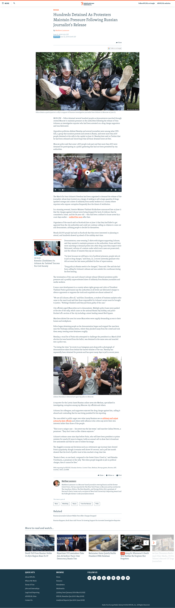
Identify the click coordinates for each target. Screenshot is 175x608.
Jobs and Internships (32, 589)
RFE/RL (60, 159)
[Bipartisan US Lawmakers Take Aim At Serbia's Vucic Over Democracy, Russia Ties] (71, 543)
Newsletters (60, 585)
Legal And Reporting (32, 592)
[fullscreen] (120, 190)
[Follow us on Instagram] (99, 578)
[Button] (119, 42)
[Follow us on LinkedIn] (118, 578)
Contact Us (29, 600)
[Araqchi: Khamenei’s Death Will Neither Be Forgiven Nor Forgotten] (135, 543)
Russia (56, 10)
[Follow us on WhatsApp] (123, 578)
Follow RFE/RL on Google (146, 3)
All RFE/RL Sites (30, 596)
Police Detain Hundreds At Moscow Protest (72, 157)
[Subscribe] (128, 578)
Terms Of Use (29, 585)
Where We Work (31, 581)
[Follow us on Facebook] (113, 578)
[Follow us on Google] (104, 578)
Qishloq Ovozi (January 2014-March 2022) (70, 592)
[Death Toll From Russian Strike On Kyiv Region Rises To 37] (39, 543)
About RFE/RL (30, 577)
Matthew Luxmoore (62, 30)
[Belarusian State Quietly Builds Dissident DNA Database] (103, 543)
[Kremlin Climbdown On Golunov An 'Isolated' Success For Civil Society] (47, 248)
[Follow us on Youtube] (89, 578)
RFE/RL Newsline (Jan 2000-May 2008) (70, 596)
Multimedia (60, 589)
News (58, 577)
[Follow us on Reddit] (94, 578)
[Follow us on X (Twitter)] (109, 578)
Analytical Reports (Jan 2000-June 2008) (70, 600)
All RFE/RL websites (164, 3)
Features (59, 581)
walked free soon (75, 217)
